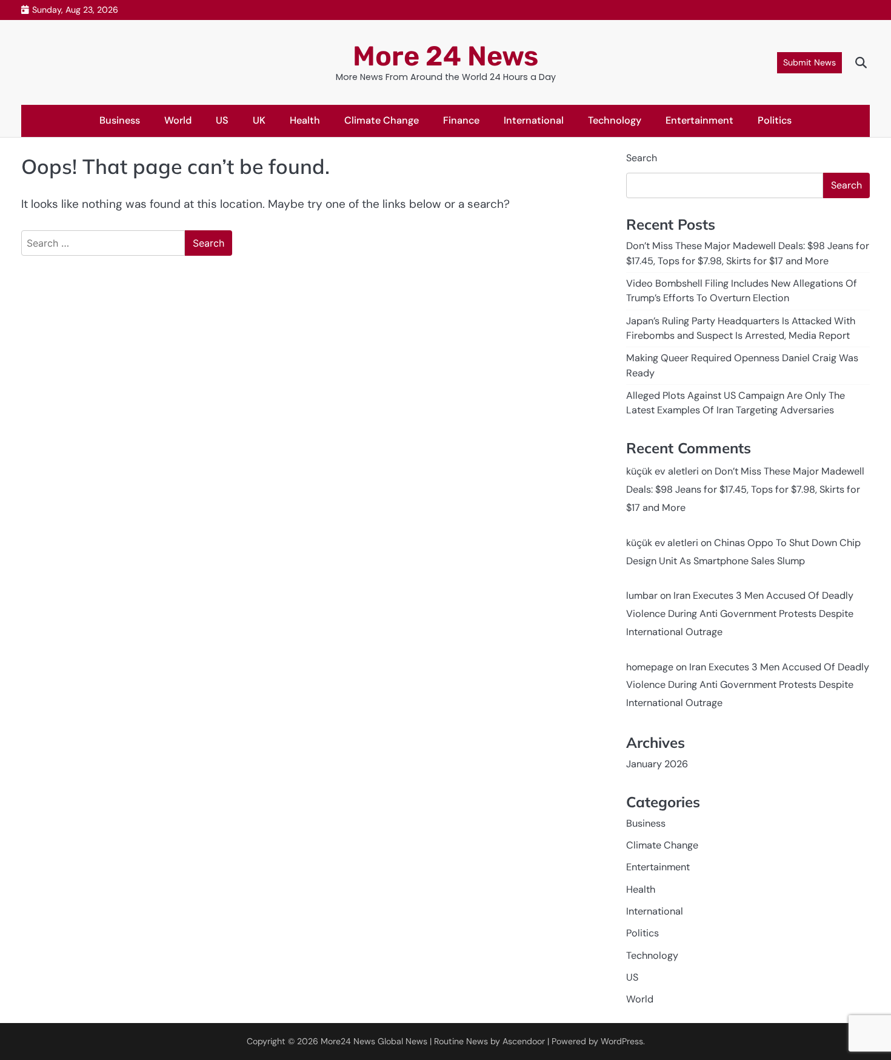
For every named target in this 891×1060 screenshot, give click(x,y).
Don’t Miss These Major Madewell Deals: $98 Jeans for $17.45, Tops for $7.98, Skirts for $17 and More (745, 489)
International (534, 120)
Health (305, 120)
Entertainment (699, 120)
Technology (614, 120)
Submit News (809, 62)
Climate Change (381, 120)
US (222, 120)
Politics (775, 120)
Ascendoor (523, 1041)
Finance (461, 120)
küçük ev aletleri (662, 471)
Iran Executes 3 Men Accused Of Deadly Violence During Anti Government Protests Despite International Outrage (739, 613)
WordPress (622, 1041)
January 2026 (657, 764)
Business (119, 120)
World (178, 120)
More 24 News (445, 56)
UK (259, 120)
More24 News (348, 1041)
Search (641, 158)
